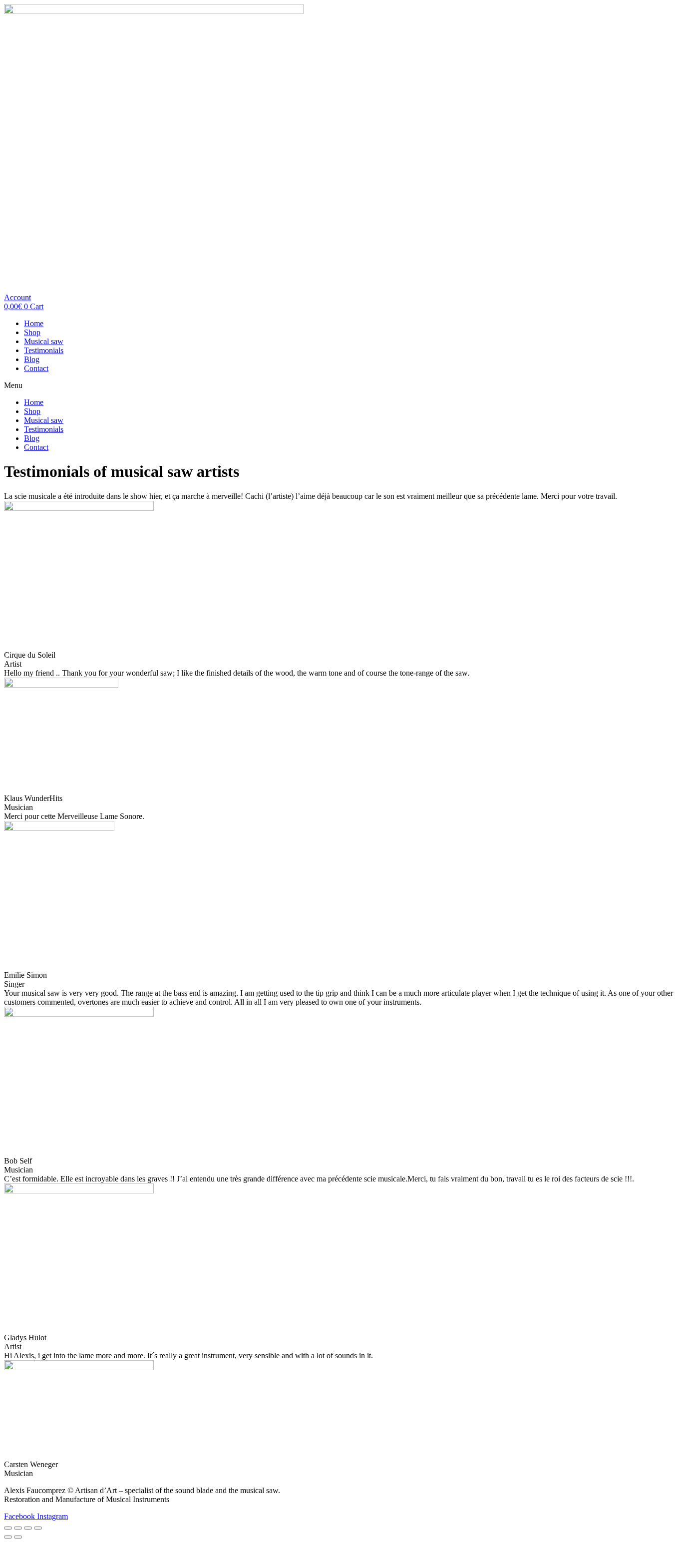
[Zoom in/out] (38, 1528)
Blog (31, 359)
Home (33, 323)
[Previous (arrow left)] (8, 1537)
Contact (36, 368)
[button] (17, 297)
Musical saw (43, 341)
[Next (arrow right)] (18, 1537)
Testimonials (43, 350)
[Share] (18, 1528)
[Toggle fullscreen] (28, 1528)
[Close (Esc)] (8, 1528)
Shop (32, 332)
